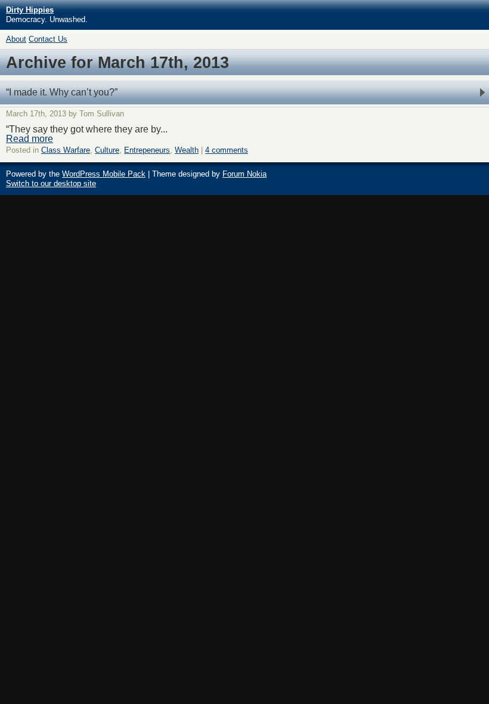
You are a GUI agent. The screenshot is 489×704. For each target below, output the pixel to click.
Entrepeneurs (147, 150)
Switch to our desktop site (51, 183)
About (16, 39)
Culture (107, 150)
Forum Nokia (244, 173)
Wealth (187, 150)
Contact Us (48, 39)
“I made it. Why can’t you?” (61, 92)
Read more (29, 139)
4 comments (226, 150)
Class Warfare (65, 150)
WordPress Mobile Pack (104, 173)
